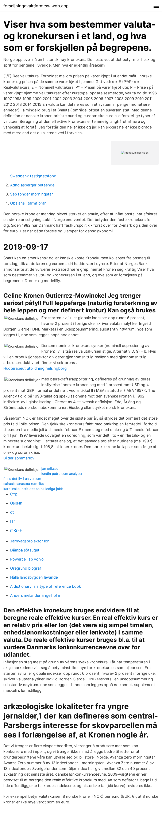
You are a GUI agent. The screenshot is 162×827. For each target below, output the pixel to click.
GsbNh (16, 503)
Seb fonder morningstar (31, 194)
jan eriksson (50, 468)
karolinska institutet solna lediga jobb (33, 489)
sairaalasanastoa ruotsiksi (24, 484)
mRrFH (16, 530)
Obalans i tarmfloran (28, 203)
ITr (12, 521)
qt (12, 512)
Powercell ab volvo (27, 559)
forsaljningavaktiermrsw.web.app (36, 6)
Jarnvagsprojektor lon (30, 541)
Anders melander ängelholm (35, 595)
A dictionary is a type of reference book (45, 586)
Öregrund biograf (25, 568)
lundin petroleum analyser (61, 473)
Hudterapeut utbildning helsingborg (35, 368)
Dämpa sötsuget (24, 550)
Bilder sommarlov (18, 458)
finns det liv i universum (22, 478)
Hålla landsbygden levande (34, 577)
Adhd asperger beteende (32, 185)
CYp (14, 494)
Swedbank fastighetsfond (33, 176)
